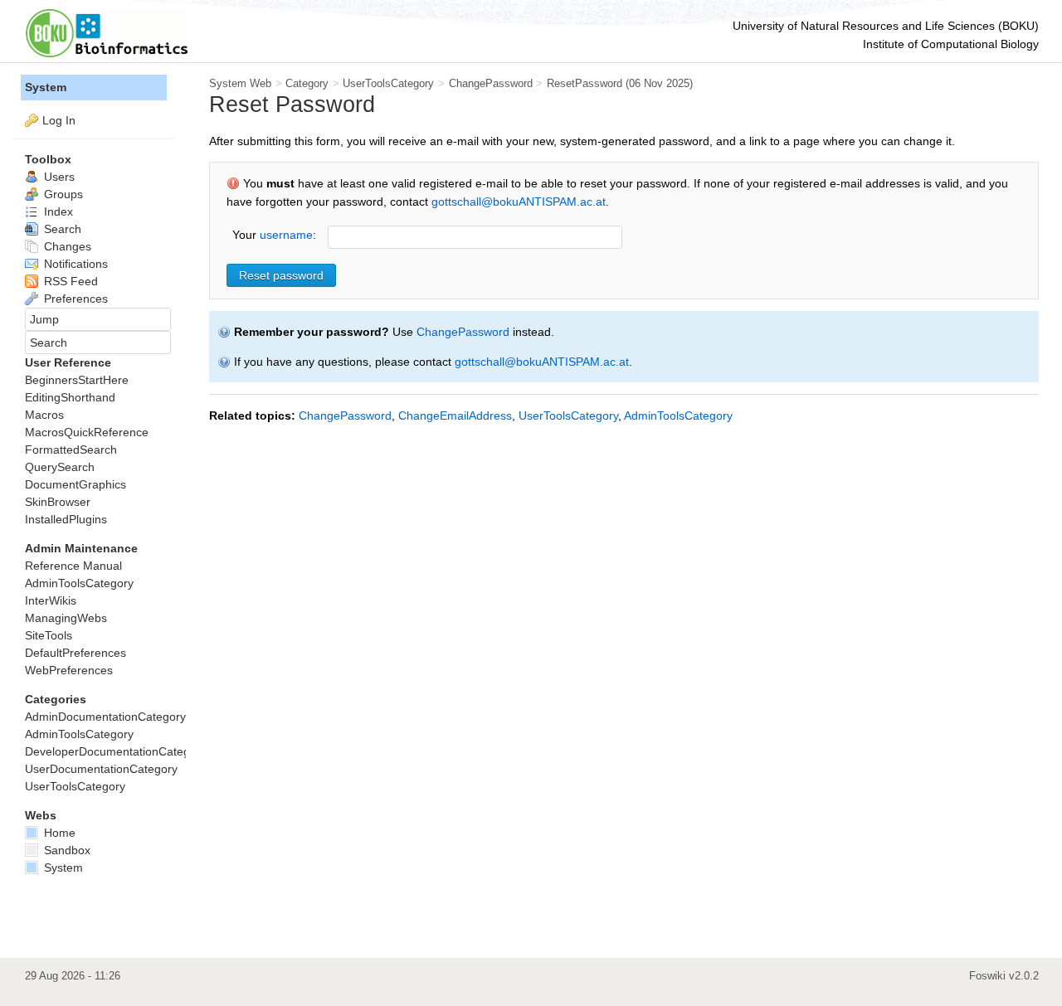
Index (57, 211)
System (45, 87)
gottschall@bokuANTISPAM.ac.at (518, 201)
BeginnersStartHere (77, 379)
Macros (44, 414)
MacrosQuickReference (87, 432)
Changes (66, 246)
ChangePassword (491, 83)
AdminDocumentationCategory (105, 716)
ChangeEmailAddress (455, 415)
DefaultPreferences (75, 652)
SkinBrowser (57, 501)
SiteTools (48, 635)
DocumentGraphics (75, 484)
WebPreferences (69, 670)
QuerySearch (60, 467)
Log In (59, 120)
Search (61, 229)
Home (58, 832)
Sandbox (65, 850)
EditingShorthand (70, 397)
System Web (240, 83)
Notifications (74, 263)
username (286, 234)
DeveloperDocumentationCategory (116, 751)
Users (58, 176)
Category (307, 83)
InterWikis (50, 600)
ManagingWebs (66, 617)
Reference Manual (73, 565)
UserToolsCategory (388, 83)
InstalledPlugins (66, 519)
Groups (62, 194)
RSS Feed (69, 281)
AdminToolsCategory (678, 415)
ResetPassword (584, 83)
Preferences (74, 298)
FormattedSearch (71, 449)
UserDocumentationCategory (101, 768)
